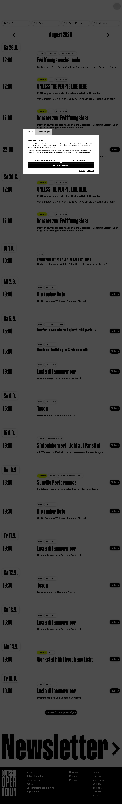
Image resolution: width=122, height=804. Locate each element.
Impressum (82, 170)
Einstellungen (43, 132)
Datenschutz (90, 170)
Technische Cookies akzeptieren (44, 160)
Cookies (29, 132)
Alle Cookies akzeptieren (61, 165)
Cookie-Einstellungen (78, 160)
